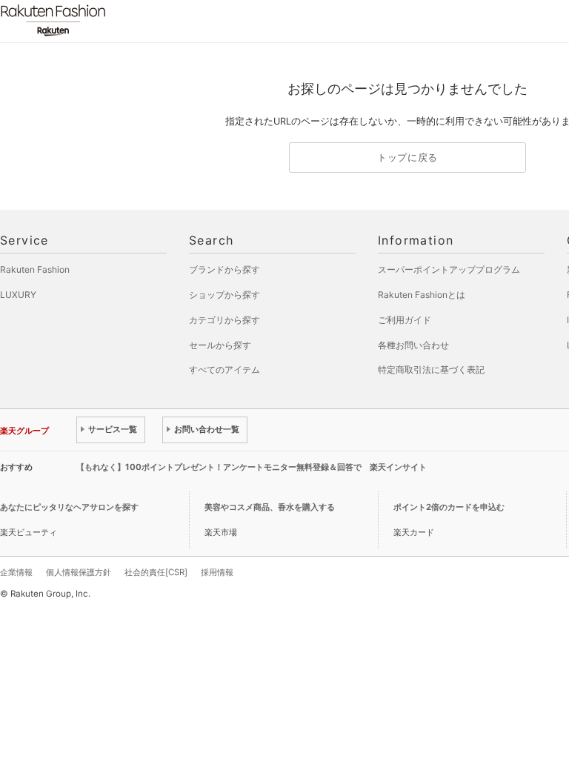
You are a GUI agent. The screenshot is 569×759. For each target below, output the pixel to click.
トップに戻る (407, 157)
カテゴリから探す (224, 319)
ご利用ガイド (404, 319)
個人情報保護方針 (78, 572)
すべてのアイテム (224, 369)
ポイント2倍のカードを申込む (449, 507)
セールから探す (220, 345)
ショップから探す (224, 294)
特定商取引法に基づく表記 (431, 369)
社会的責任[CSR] (155, 572)
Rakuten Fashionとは (421, 294)
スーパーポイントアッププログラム (449, 269)
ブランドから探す (224, 269)
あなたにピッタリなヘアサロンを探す (69, 507)
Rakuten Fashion (115, 20)
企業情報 (16, 572)
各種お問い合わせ (413, 345)
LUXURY (18, 294)
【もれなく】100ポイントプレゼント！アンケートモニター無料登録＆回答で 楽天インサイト (251, 467)
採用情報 (217, 572)
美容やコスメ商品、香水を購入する (269, 507)
